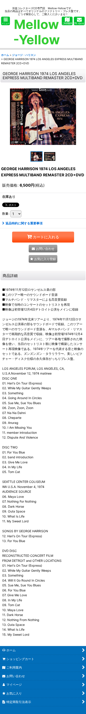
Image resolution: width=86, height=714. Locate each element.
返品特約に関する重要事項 (24, 223)
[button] (5, 21)
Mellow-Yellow (36, 32)
